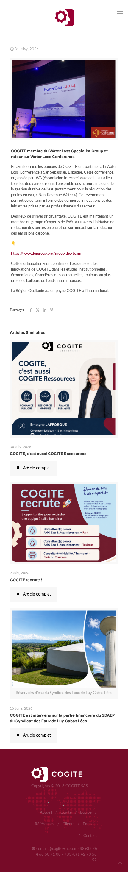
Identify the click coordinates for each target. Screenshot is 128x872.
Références (44, 824)
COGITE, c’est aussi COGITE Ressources (48, 453)
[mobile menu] (120, 12)
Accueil (46, 813)
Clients (68, 824)
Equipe (86, 813)
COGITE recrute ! (26, 579)
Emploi (88, 824)
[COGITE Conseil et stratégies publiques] (64, 18)
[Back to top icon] (120, 863)
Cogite (66, 813)
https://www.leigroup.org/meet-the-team (46, 254)
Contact (90, 836)
